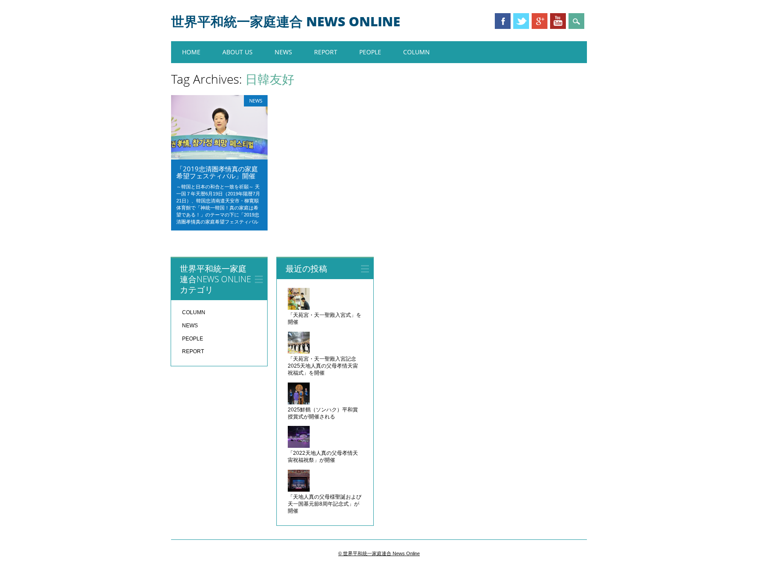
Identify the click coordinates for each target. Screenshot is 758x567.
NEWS (283, 52)
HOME (191, 52)
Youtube (558, 21)
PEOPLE (370, 52)
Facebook (503, 21)
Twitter (521, 21)
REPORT (325, 52)
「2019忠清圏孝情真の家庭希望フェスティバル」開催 (217, 172)
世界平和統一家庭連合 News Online (285, 21)
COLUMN (416, 52)
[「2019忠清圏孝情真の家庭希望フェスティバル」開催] (219, 157)
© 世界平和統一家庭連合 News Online (379, 553)
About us (237, 52)
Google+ (539, 21)
